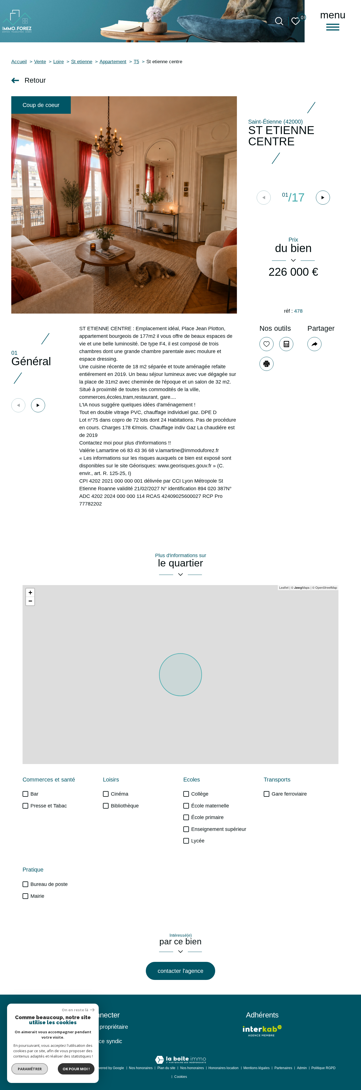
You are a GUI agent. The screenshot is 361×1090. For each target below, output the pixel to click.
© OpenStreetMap (324, 587)
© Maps (300, 587)
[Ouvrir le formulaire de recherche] (279, 21)
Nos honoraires (141, 1068)
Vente (40, 61)
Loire (58, 61)
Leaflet (284, 587)
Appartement (113, 61)
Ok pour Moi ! (76, 1068)
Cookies (180, 1077)
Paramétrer (30, 1068)
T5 (136, 61)
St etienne (81, 61)
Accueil (19, 61)
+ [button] (30, 592)
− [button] (30, 601)
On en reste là (75, 1010)
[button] (323, 198)
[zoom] (124, 205)
